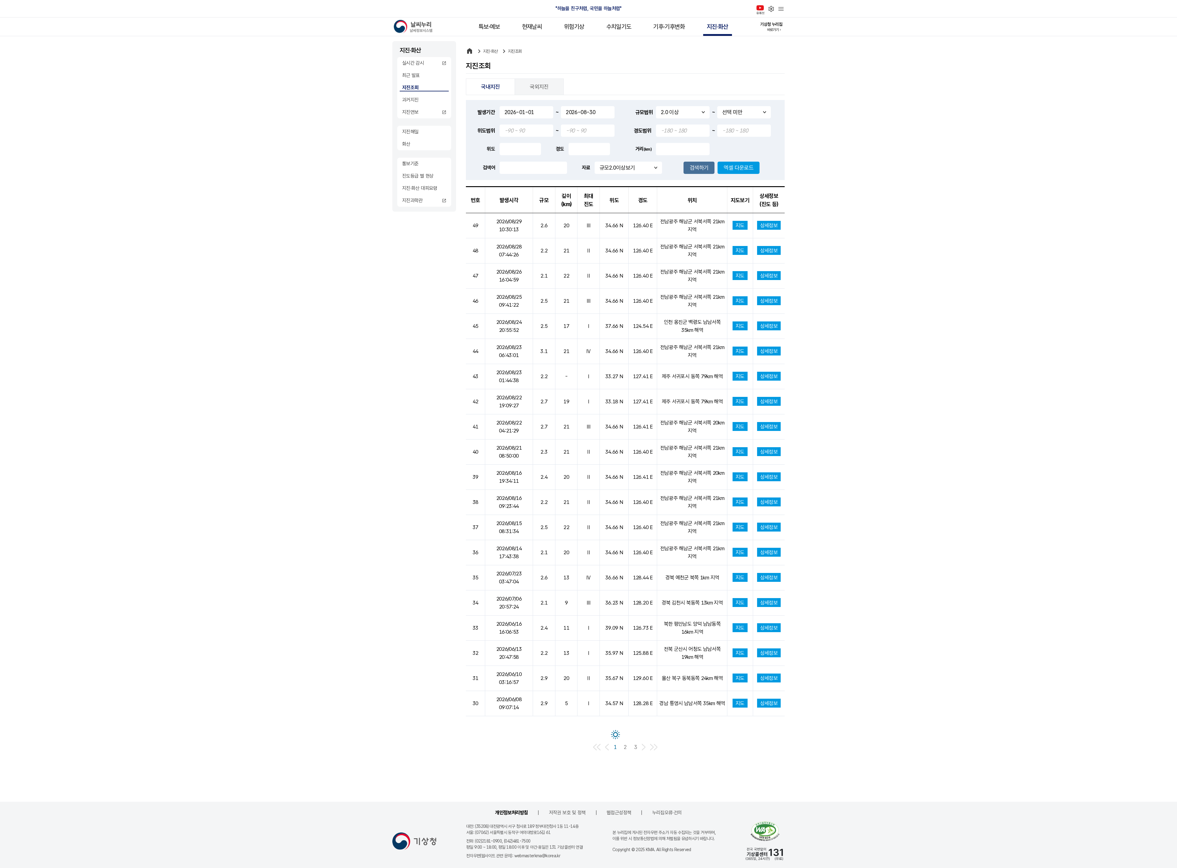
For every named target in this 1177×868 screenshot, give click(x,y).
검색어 (489, 168)
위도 (491, 149)
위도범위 (486, 131)
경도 (560, 149)
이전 (607, 747)
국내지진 (490, 86)
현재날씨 (532, 26)
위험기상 (574, 26)
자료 (586, 168)
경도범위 (642, 131)
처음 (597, 747)
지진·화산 (717, 26)
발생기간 (486, 112)
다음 (644, 747)
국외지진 (539, 86)
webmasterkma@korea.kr (537, 855)
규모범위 (644, 112)
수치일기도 (618, 26)
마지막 (654, 747)
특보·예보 (489, 26)
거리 (643, 149)
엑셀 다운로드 (738, 167)
